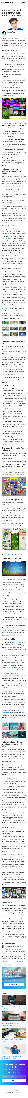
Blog (3, 6)
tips (9, 965)
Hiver (21, 946)
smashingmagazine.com (14, 554)
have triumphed (17, 642)
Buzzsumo (5, 308)
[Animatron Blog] (14, 1088)
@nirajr (21, 961)
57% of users (9, 667)
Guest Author (12, 32)
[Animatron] (7, 2)
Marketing (10, 6)
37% (7, 56)
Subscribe (14, 1080)
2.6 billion (15, 673)
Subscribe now (14, 984)
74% (22, 43)
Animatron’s (13, 630)
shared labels (6, 238)
